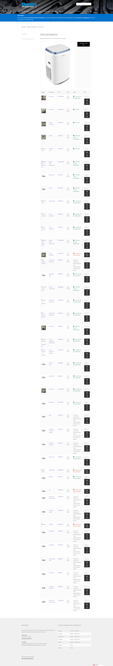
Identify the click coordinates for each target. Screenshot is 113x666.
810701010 (60, 476)
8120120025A (61, 96)
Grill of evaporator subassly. (51, 351)
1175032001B (61, 389)
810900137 (60, 260)
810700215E (60, 339)
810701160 (60, 188)
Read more (87, 254)
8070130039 (60, 402)
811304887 (60, 376)
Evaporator (51, 531)
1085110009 (60, 510)
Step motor (51, 389)
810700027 (60, 135)
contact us (86, 17)
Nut (50, 489)
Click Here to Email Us (27, 638)
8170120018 (60, 300)
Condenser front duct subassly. (51, 431)
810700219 (60, 227)
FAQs (33, 11)
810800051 (60, 572)
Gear (50, 415)
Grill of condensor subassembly (52, 341)
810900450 (60, 274)
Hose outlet (51, 174)
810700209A (60, 109)
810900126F (60, 201)
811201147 (60, 443)
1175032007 (60, 253)
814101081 (60, 429)
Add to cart (87, 101)
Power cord (51, 457)
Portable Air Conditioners (31, 26)
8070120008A (61, 161)
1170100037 (60, 496)
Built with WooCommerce (27, 658)
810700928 (60, 148)
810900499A (60, 287)
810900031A (60, 470)
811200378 (60, 531)
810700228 (60, 214)
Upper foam (51, 376)
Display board (52, 201)
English (96, 664)
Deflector (51, 476)
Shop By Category (26, 11)
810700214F (60, 350)
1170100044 (60, 600)
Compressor (51, 545)
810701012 (60, 415)
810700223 (60, 326)
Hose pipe (51, 96)
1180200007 (60, 489)
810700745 (60, 174)
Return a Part (47, 11)
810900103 (60, 313)
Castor (50, 188)
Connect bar (51, 572)
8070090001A (61, 240)
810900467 (60, 457)
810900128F (60, 122)
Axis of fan (51, 326)
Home (24, 26)
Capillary (51, 524)
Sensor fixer (51, 402)
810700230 (60, 586)
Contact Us (38, 11)
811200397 (60, 524)
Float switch (51, 470)
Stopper (51, 135)
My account (60, 11)
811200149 (60, 545)
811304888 (60, 363)
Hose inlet (51, 109)
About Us (54, 11)
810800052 (60, 558)
